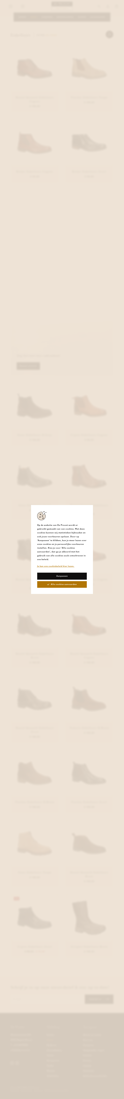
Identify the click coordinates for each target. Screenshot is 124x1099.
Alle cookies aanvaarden (64, 584)
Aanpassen (62, 576)
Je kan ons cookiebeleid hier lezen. (55, 566)
